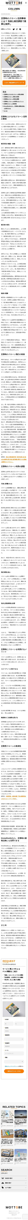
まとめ (5, 111)
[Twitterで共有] (14, 29)
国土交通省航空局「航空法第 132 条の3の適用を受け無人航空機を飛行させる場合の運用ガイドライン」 (14, 459)
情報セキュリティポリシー (14, 1211)
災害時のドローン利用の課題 (11, 99)
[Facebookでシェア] (17, 29)
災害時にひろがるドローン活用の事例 (14, 94)
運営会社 (13, 1214)
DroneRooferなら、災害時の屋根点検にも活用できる (14, 107)
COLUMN (14, 8)
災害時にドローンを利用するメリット (14, 101)
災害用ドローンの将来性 (10, 103)
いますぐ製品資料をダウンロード (14, 82)
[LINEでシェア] (20, 29)
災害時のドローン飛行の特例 (11, 96)
